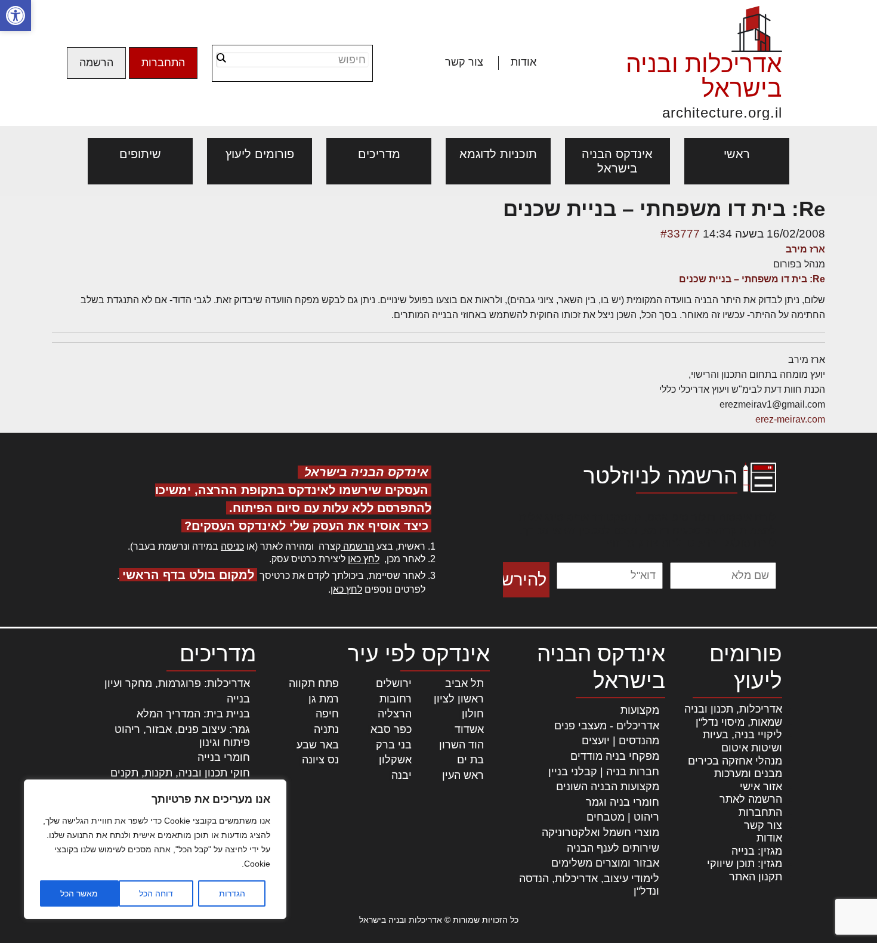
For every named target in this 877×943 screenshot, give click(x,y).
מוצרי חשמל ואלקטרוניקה (600, 833)
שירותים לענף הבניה (613, 848)
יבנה (401, 775)
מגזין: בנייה (756, 851)
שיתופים (140, 154)
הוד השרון (461, 745)
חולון (473, 714)
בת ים (470, 760)
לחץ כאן (363, 559)
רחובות (395, 699)
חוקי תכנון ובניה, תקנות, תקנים (180, 773)
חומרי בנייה (223, 757)
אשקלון (395, 760)
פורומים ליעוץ (260, 154)
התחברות (163, 63)
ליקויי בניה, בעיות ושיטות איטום (742, 741)
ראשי (737, 154)
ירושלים (394, 683)
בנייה (238, 699)
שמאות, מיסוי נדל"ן (739, 722)
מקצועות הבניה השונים (607, 787)
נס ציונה (320, 760)
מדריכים (379, 154)
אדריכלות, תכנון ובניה (733, 709)
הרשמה (96, 63)
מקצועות (639, 710)
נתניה (326, 729)
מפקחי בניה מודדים (614, 756)
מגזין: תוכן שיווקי (744, 864)
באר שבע (318, 745)
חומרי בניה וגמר (622, 802)
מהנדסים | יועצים (620, 741)
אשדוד (469, 729)
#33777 (680, 233)
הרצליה (395, 714)
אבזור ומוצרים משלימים (605, 863)
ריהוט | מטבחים (622, 817)
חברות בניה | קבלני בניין (603, 772)
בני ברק (394, 745)
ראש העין (463, 775)
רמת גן (323, 699)
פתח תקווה (314, 683)
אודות (523, 62)
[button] (15, 15)
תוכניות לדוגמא (498, 154)
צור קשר (464, 62)
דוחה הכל (156, 893)
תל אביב (464, 683)
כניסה (232, 546)
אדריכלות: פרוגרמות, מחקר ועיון (177, 683)
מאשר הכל (79, 893)
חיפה (327, 714)
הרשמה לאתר (750, 799)
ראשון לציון (459, 699)
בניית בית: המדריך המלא (193, 714)
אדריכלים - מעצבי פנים (606, 726)
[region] (155, 849)
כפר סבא (391, 729)
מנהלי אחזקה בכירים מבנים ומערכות (735, 767)
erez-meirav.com (790, 419)
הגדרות (232, 893)
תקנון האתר (755, 877)
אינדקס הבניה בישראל (617, 161)
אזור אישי (761, 787)
